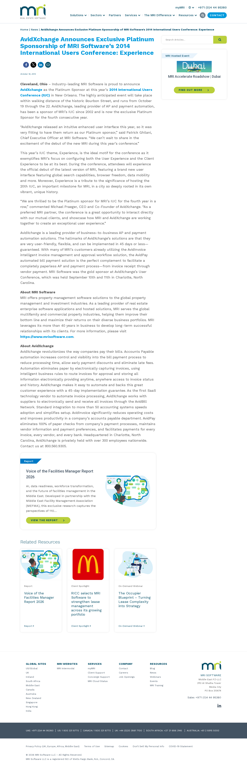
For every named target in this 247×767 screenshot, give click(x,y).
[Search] (220, 40)
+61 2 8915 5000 (210, 730)
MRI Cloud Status (98, 681)
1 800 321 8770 (70, 730)
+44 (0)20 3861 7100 (130, 730)
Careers (123, 672)
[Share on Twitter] (33, 65)
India (28, 711)
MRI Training (156, 685)
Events (154, 681)
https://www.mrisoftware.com (47, 337)
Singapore (31, 702)
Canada (30, 689)
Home (24, 29)
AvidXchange (31, 90)
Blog (152, 668)
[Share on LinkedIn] (41, 65)
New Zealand (33, 698)
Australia (31, 694)
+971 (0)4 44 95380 (208, 697)
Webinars (155, 677)
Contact (123, 668)
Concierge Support (99, 677)
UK (27, 672)
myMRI (91, 668)
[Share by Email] (48, 65)
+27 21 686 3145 (173, 730)
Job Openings (127, 677)
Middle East (33, 685)
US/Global (32, 668)
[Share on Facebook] (26, 65)
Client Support (96, 672)
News (34, 29)
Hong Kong (32, 706)
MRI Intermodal (65, 668)
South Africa (33, 681)
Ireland (30, 677)
